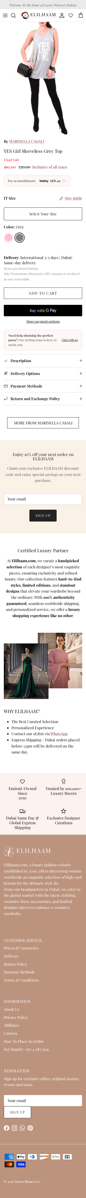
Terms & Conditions (21, 980)
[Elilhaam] (38, 15)
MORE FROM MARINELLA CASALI (43, 422)
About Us (11, 1009)
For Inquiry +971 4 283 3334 (26, 1049)
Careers (10, 1033)
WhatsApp (59, 733)
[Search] (16, 15)
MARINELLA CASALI (26, 141)
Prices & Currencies (21, 947)
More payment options (43, 322)
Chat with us (70, 340)
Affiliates (11, 1025)
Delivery (11, 956)
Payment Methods (19, 971)
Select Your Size (43, 213)
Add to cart (43, 293)
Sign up (43, 515)
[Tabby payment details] (64, 180)
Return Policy (15, 964)
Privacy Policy (16, 1017)
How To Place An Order (24, 1041)
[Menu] (5, 15)
